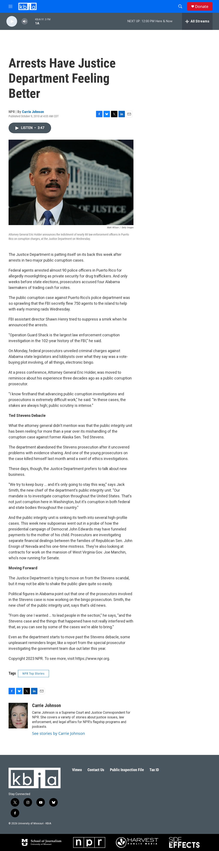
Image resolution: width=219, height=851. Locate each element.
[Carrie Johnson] (18, 715)
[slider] (31, 21)
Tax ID (154, 770)
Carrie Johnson (33, 112)
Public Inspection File (127, 770)
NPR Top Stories (33, 673)
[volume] (24, 21)
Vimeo (77, 770)
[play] (11, 21)
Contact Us (95, 770)
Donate (201, 6)
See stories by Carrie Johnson (58, 733)
